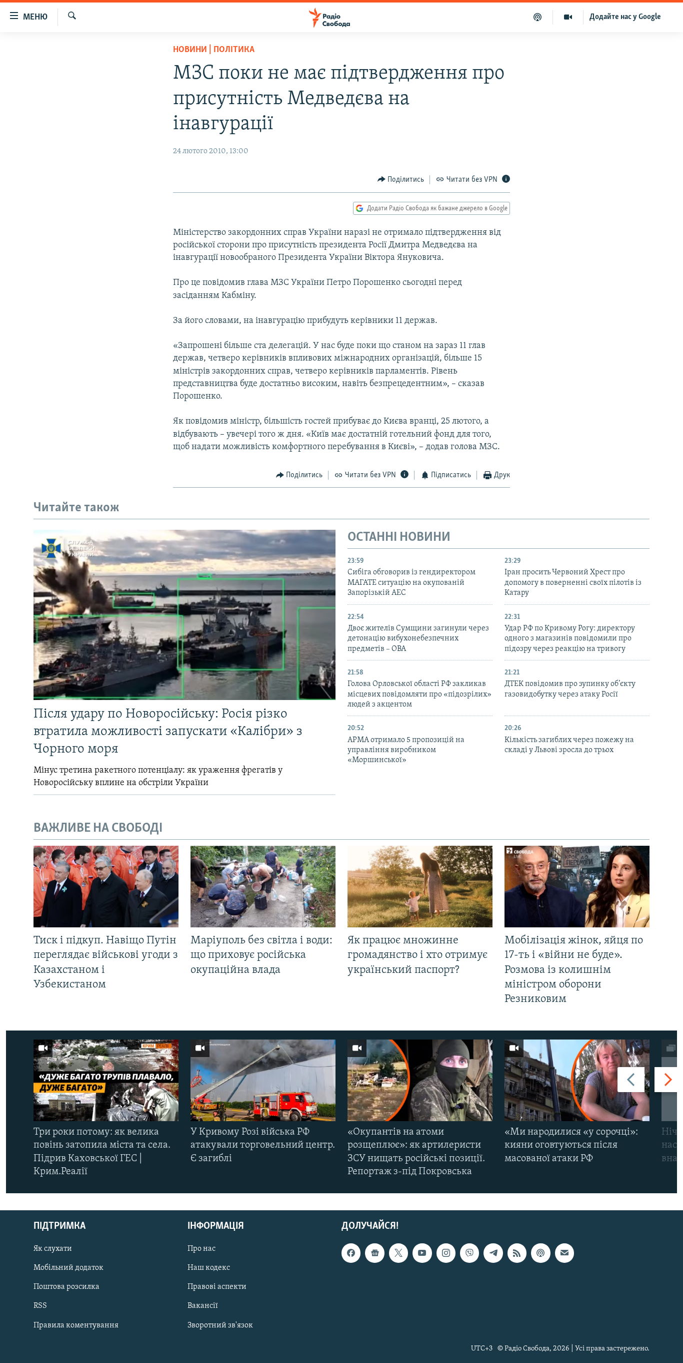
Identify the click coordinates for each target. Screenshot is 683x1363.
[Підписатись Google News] (374, 1252)
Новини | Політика (213, 50)
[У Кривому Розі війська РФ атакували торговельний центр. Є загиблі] (263, 1080)
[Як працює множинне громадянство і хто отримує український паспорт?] (420, 886)
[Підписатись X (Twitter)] (398, 1252)
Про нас (202, 1249)
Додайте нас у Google (625, 17)
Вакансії (203, 1306)
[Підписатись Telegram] (493, 1252)
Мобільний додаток (69, 1268)
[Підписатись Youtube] (422, 1252)
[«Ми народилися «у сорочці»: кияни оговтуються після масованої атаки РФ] (577, 1080)
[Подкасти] (537, 17)
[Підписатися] (564, 1252)
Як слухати (53, 1249)
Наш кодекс (209, 1268)
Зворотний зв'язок (220, 1325)
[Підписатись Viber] (469, 1252)
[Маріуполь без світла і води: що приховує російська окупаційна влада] (263, 886)
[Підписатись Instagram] (446, 1252)
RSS (40, 1306)
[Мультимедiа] (568, 17)
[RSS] (517, 1252)
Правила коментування (76, 1325)
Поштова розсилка (67, 1287)
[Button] (401, 179)
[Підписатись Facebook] (351, 1252)
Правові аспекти (217, 1287)
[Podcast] (540, 1252)
